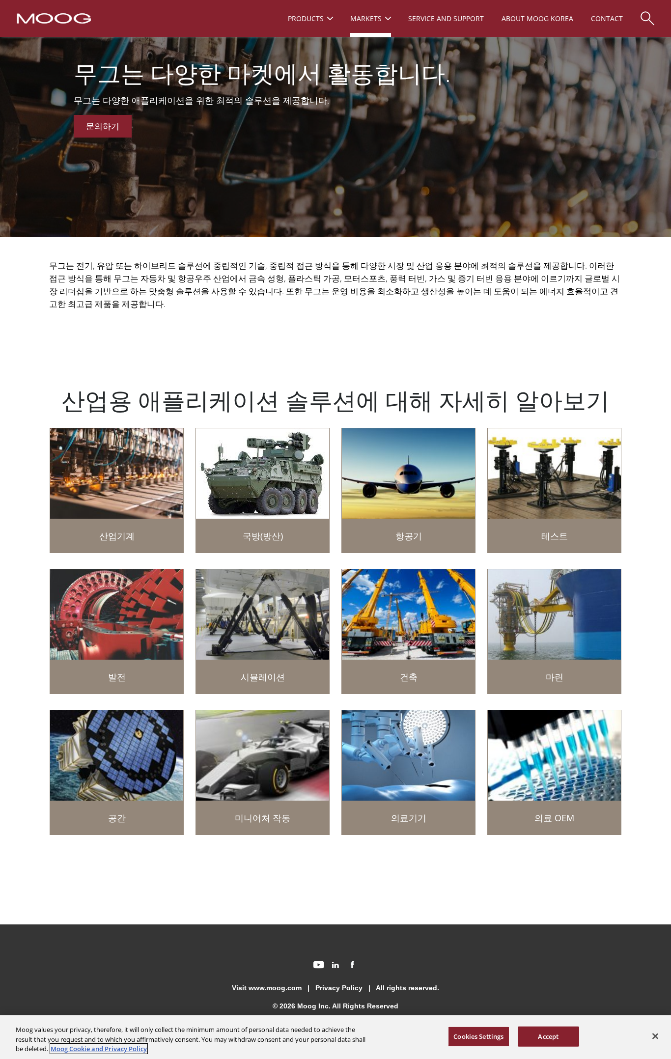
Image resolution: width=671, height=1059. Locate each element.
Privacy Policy (339, 988)
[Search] (647, 13)
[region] (335, 1037)
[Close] (655, 1036)
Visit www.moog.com (267, 988)
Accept (548, 1035)
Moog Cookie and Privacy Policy (99, 1048)
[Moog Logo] (53, 17)
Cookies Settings (478, 1035)
